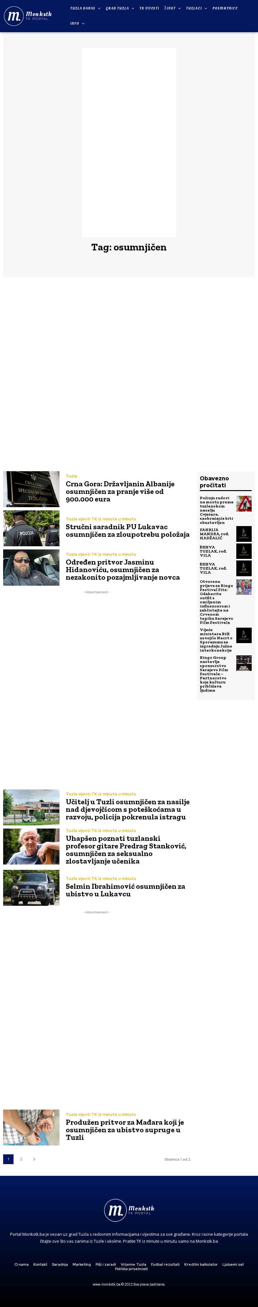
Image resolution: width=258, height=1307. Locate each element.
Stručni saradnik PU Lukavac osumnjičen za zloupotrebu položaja (128, 530)
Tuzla (71, 476)
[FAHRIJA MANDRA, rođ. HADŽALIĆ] (244, 534)
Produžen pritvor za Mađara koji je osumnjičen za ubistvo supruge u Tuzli (125, 1129)
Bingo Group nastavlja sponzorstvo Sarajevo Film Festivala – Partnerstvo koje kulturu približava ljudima (214, 674)
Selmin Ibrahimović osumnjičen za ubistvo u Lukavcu (125, 890)
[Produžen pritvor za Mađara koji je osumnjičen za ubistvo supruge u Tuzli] (31, 1128)
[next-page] (34, 1159)
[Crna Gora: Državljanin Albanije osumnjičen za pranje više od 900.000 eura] (31, 489)
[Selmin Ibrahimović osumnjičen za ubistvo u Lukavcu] (31, 888)
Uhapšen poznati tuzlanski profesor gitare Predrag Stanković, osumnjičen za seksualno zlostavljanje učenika (126, 849)
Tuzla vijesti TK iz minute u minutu (101, 519)
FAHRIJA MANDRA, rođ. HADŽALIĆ (214, 533)
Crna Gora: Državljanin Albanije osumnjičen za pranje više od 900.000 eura (120, 491)
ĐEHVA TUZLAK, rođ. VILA (213, 551)
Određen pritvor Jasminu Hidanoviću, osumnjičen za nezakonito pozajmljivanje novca (123, 569)
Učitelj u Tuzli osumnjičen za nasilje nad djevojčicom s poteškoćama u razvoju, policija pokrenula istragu (128, 809)
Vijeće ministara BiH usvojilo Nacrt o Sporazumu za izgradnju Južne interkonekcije (216, 640)
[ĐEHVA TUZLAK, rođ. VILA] (244, 551)
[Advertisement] (129, 142)
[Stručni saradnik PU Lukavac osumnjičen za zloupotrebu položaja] (31, 528)
